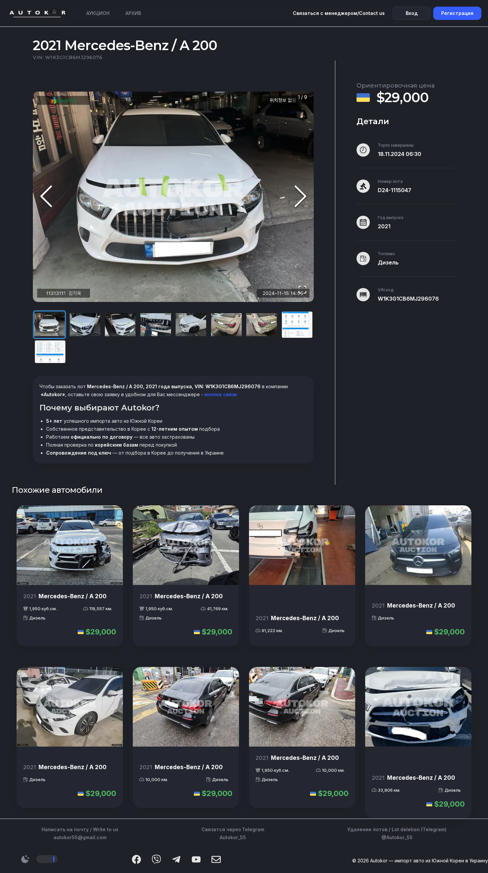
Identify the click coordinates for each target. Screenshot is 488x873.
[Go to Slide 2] (85, 324)
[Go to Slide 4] (155, 324)
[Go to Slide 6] (226, 324)
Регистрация (457, 13)
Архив (133, 13)
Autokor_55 (233, 837)
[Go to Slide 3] (120, 324)
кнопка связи (220, 394)
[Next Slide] (300, 197)
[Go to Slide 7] (261, 324)
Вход (412, 13)
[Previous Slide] (46, 197)
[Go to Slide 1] (49, 324)
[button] (173, 197)
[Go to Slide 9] (50, 351)
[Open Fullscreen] (302, 290)
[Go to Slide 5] (190, 324)
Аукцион (98, 13)
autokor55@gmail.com (80, 837)
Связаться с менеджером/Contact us (339, 13)
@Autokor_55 (397, 837)
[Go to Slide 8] (297, 324)
